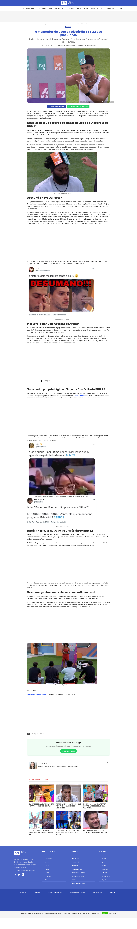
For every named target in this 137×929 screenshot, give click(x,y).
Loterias (69, 8)
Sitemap (112, 893)
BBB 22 (59, 24)
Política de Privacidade (77, 893)
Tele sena (104, 873)
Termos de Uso (97, 893)
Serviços (94, 8)
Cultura (47, 865)
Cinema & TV (48, 862)
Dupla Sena (105, 880)
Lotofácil (104, 865)
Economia (42, 8)
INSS (50, 8)
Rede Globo (40, 733)
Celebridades (49, 858)
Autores (37, 893)
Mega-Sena (105, 869)
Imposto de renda (78, 876)
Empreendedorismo (79, 883)
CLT (102, 8)
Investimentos (82, 8)
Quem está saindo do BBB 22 (37, 694)
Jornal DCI (48, 24)
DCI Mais (54, 24)
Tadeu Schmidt (79, 395)
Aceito (105, 913)
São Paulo (59, 8)
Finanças (110, 8)
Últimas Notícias (29, 8)
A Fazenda (48, 876)
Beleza (47, 880)
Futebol (47, 869)
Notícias (47, 873)
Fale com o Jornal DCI (55, 893)
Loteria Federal (106, 876)
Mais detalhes (112, 913)
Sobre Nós (23, 893)
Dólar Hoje (76, 862)
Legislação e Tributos (79, 873)
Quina (103, 862)
